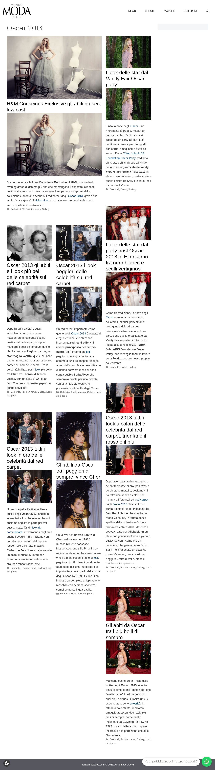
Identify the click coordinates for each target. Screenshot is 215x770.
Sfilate (150, 11)
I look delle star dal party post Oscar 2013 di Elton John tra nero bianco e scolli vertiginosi (127, 256)
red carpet (141, 499)
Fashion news (33, 209)
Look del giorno (85, 593)
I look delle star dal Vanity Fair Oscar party (127, 78)
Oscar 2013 (75, 196)
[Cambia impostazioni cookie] (6, 763)
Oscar (134, 126)
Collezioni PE (18, 209)
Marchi (169, 11)
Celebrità (190, 11)
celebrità (135, 703)
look (37, 369)
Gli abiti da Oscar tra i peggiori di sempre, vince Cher (78, 471)
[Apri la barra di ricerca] (207, 11)
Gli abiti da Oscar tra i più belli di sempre (125, 631)
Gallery (46, 209)
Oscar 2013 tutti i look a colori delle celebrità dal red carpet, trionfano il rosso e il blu (126, 430)
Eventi (124, 189)
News (132, 11)
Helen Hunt (42, 200)
